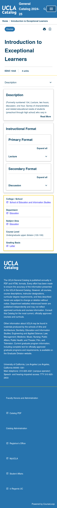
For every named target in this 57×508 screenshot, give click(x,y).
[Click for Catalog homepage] (9, 10)
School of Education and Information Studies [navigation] (30, 202)
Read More (45, 116)
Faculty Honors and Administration (22, 397)
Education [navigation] (14, 213)
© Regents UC (16, 488)
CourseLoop (49, 503)
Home (5, 20)
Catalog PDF (15, 413)
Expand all (42, 148)
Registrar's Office (18, 443)
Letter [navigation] (12, 245)
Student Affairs (16, 473)
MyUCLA (14, 458)
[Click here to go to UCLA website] (11, 266)
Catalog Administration (16, 428)
